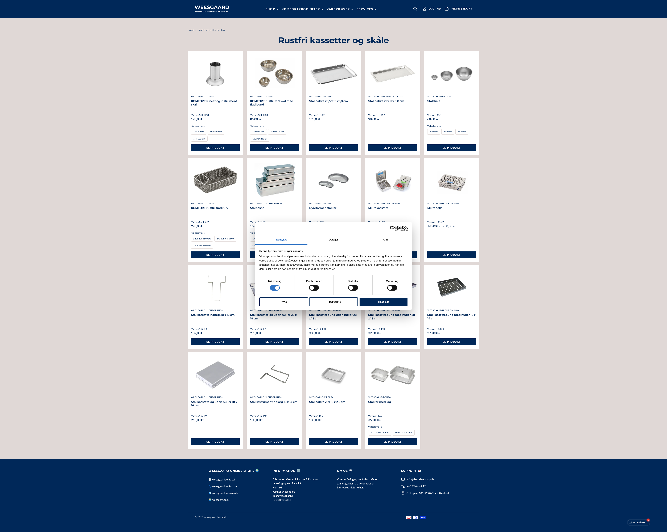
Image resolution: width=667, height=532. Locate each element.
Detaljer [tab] (333, 239)
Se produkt (215, 147)
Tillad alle (383, 301)
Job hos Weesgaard (284, 491)
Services (365, 9)
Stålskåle (433, 101)
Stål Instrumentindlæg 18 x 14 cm (274, 402)
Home (191, 29)
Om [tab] (385, 239)
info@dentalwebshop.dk (420, 479)
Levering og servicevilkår (287, 483)
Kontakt (277, 487)
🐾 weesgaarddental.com (222, 486)
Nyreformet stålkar (322, 208)
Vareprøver (338, 9)
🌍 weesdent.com (218, 499)
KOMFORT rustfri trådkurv (209, 208)
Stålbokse (257, 208)
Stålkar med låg (379, 402)
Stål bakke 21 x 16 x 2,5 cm (327, 402)
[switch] (314, 288)
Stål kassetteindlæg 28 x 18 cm (213, 314)
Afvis (284, 301)
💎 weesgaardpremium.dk (223, 493)
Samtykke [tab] (281, 239)
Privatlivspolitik (282, 500)
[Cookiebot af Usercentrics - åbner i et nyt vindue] (392, 228)
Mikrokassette (378, 208)
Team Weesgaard (283, 495)
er (293, 479)
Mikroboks (434, 208)
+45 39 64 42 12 (416, 486)
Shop (270, 9)
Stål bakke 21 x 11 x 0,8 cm (386, 101)
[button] (416, 8)
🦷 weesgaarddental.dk (221, 479)
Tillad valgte (333, 301)
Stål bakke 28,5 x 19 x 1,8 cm (328, 101)
